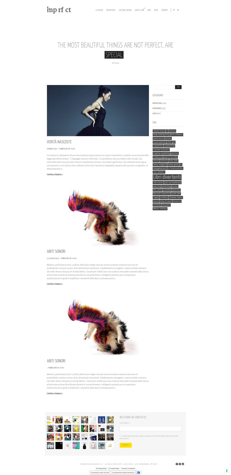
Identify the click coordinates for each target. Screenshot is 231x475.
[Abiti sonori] (98, 217)
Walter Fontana (160, 209)
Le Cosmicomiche (175, 168)
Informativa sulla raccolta (100, 472)
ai (167, 131)
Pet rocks (157, 190)
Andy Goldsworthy (161, 134)
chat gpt (171, 142)
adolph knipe (159, 131)
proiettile (167, 190)
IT (174, 10)
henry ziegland (159, 164)
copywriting (169, 146)
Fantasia (164, 161)
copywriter (158, 146)
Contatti (164, 10)
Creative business (161, 149)
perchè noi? (111, 10)
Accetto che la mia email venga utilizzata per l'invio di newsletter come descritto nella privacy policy (149, 437)
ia (181, 164)
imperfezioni (157, 103)
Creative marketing (161, 153)
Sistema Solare (175, 197)
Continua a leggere (54, 174)
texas (156, 201)
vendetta (157, 205)
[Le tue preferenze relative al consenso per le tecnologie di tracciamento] (227, 470)
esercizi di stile (170, 157)
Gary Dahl (173, 161)
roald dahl (176, 194)
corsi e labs (140, 9)
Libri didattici (159, 172)
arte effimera (177, 134)
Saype (156, 197)
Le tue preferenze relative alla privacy (123, 472)
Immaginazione (159, 168)
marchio (156, 186)
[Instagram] (180, 464)
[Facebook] (177, 464)
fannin (156, 161)
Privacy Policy (102, 468)
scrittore (164, 197)
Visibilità (166, 205)
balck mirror (158, 138)
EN (178, 10)
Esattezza (157, 157)
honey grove (173, 164)
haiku (73, 149)
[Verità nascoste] (98, 110)
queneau (176, 190)
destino (174, 153)
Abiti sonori (56, 252)
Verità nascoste (59, 142)
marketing (166, 186)
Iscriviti (125, 445)
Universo (177, 201)
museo (175, 186)
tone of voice (166, 201)
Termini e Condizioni (128, 468)
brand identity (159, 142)
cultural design (125, 10)
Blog (156, 10)
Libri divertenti (167, 177)
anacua (172, 131)
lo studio (99, 10)
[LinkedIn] (183, 464)
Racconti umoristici (161, 194)
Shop (149, 10)
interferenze (157, 108)
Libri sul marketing (172, 182)
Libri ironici (158, 182)
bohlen (168, 138)
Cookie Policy (114, 468)
